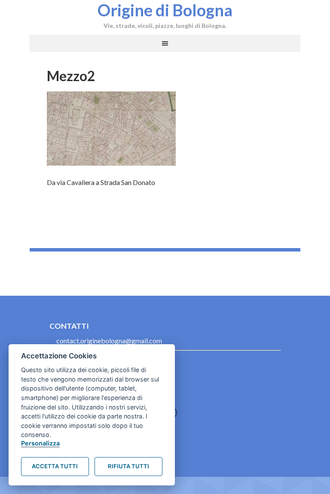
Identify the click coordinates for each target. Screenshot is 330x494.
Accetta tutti (55, 466)
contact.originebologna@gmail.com (109, 340)
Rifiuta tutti (128, 466)
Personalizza (40, 443)
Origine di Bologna (165, 10)
